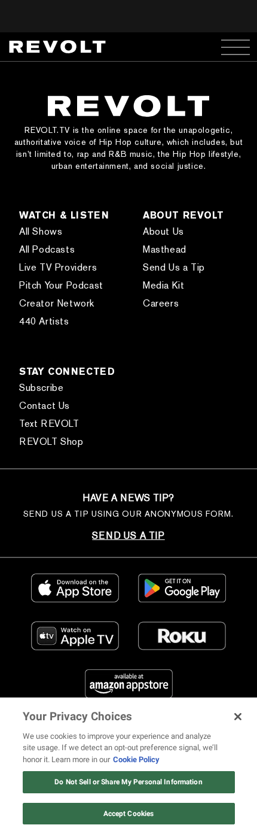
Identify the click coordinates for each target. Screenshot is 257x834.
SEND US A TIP (128, 535)
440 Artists (44, 321)
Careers (161, 303)
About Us (163, 231)
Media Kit (163, 285)
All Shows (40, 231)
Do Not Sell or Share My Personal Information (128, 782)
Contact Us (44, 405)
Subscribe (41, 387)
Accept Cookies (128, 813)
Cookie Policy (136, 759)
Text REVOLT (49, 423)
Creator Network (56, 303)
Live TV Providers (58, 267)
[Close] (238, 716)
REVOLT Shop (51, 441)
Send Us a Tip (174, 267)
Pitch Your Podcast (61, 285)
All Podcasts (47, 249)
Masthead (164, 249)
